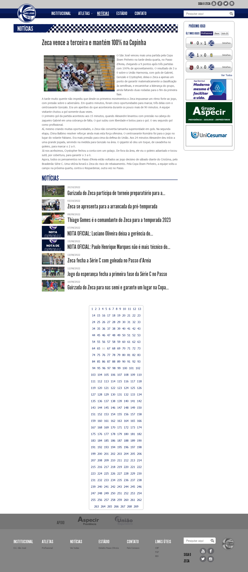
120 (99, 388)
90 (123, 361)
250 (113, 493)
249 (106, 493)
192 (99, 447)
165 (132, 420)
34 (93, 328)
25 (98, 322)
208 (99, 460)
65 (98, 348)
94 (93, 368)
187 (119, 440)
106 (113, 374)
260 (126, 499)
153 (106, 414)
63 (138, 341)
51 (128, 335)
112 (99, 381)
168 (99, 427)
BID (156, 556)
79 (118, 355)
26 (103, 322)
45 (98, 335)
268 (129, 506)
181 (132, 434)
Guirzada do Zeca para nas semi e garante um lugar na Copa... (118, 287)
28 (113, 322)
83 (138, 355)
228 (126, 473)
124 (126, 388)
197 (132, 447)
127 (93, 394)
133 (132, 394)
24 (93, 322)
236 (126, 480)
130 (113, 394)
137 (106, 401)
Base (217, 33)
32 (133, 322)
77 (108, 355)
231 (93, 480)
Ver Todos (226, 75)
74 (93, 355)
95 (98, 368)
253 (132, 493)
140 (126, 401)
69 (118, 348)
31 (128, 322)
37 (108, 328)
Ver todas (74, 548)
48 (113, 335)
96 (103, 368)
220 (126, 467)
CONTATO (140, 13)
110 (139, 374)
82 (133, 355)
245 (132, 486)
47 (108, 335)
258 (113, 499)
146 (113, 407)
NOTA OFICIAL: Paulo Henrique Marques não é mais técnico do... (118, 246)
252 (126, 493)
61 (128, 341)
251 (119, 493)
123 (119, 388)
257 (106, 499)
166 (139, 420)
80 (123, 355)
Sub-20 (224, 33)
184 (99, 440)
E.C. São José (20, 548)
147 (119, 407)
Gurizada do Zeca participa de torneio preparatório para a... (116, 193)
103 (93, 374)
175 (93, 434)
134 (139, 394)
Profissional (206, 33)
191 (93, 447)
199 (93, 453)
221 (132, 467)
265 (109, 506)
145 (106, 407)
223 (93, 473)
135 (93, 401)
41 (128, 328)
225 (106, 473)
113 (106, 381)
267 (123, 506)
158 (139, 414)
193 (106, 447)
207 (93, 460)
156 (126, 414)
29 (118, 322)
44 (93, 335)
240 (99, 486)
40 (123, 328)
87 (108, 361)
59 (118, 341)
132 (126, 394)
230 (139, 473)
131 (119, 394)
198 (139, 447)
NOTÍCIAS (103, 13)
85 (98, 361)
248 (99, 493)
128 (99, 394)
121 (106, 388)
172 (126, 427)
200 (99, 453)
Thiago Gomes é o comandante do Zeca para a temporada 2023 (119, 220)
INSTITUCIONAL (61, 13)
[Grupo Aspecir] (209, 112)
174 (139, 427)
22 (133, 315)
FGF (157, 552)
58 (113, 341)
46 (103, 335)
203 (119, 453)
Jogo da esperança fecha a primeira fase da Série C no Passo (117, 274)
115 (119, 381)
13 (139, 309)
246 (139, 486)
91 (128, 361)
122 (113, 388)
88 (113, 361)
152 (99, 414)
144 (99, 407)
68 (113, 348)
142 (139, 401)
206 (139, 453)
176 (99, 434)
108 (126, 374)
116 (126, 381)
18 (113, 315)
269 (136, 506)
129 (106, 394)
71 (128, 348)
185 (106, 440)
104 (99, 374)
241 (106, 486)
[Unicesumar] (209, 135)
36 (103, 328)
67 (108, 348)
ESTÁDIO (121, 13)
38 (113, 328)
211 (119, 460)
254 (139, 493)
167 (93, 427)
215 (93, 467)
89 (118, 361)
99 (119, 368)
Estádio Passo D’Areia (109, 548)
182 (139, 434)
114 (113, 381)
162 (113, 420)
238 (139, 480)
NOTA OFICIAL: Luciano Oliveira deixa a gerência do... (110, 233)
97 (108, 368)
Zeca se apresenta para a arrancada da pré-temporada (112, 206)
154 (113, 414)
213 (132, 460)
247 (93, 493)
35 (98, 328)
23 (138, 315)
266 (116, 506)
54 (93, 341)
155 (119, 414)
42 (133, 328)
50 (123, 335)
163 (119, 420)
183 (93, 440)
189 (132, 440)
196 (126, 447)
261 (132, 499)
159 (93, 420)
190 (139, 440)
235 (119, 480)
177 (106, 434)
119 (93, 388)
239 (93, 486)
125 (132, 388)
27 (108, 322)
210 (113, 460)
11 (129, 309)
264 (103, 506)
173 (132, 427)
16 (103, 315)
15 (98, 315)
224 (99, 473)
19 (118, 315)
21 (128, 315)
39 (118, 328)
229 (132, 473)
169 (106, 427)
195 (119, 447)
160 (99, 420)
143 (93, 407)
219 (119, 467)
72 (133, 348)
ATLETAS (84, 13)
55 (98, 341)
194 (113, 447)
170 (113, 427)
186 (113, 440)
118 (139, 381)
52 (133, 335)
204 (126, 453)
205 (132, 453)
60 (123, 341)
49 (118, 335)
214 (139, 460)
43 (138, 328)
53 (138, 335)
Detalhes (226, 43)
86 (103, 361)
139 (119, 401)
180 (126, 434)
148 (126, 407)
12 (134, 309)
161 (106, 420)
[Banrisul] (209, 89)
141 (132, 401)
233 (106, 480)
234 (113, 480)
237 (132, 480)
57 (108, 341)
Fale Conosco (133, 548)
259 (119, 499)
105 (106, 374)
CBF (157, 548)
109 (132, 374)
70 (123, 348)
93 (138, 361)
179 (119, 434)
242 (113, 486)
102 (138, 368)
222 (139, 467)
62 (133, 341)
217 (106, 467)
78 (113, 355)
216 (99, 467)
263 (96, 506)
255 (93, 499)
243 (119, 486)
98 (113, 368)
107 (119, 374)
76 (103, 355)
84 (93, 361)
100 (124, 368)
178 (113, 434)
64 (93, 348)
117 (132, 381)
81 (128, 355)
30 (123, 322)
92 (133, 361)
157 (132, 414)
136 (99, 401)
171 (119, 427)
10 (124, 309)
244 (126, 486)
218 (113, 467)
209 (106, 460)
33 (138, 322)
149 (132, 407)
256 (99, 499)
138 (113, 401)
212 (126, 460)
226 (113, 473)
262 (139, 499)
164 (126, 420)
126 (139, 388)
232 (99, 480)
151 (93, 414)
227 (119, 473)
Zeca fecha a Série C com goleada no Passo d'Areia (109, 260)
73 (138, 348)
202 (113, 453)
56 (103, 341)
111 (93, 381)
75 (98, 355)
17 (108, 315)
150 (139, 407)
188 (126, 440)
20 (123, 315)
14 (93, 315)
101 (131, 368)
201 (106, 453)
